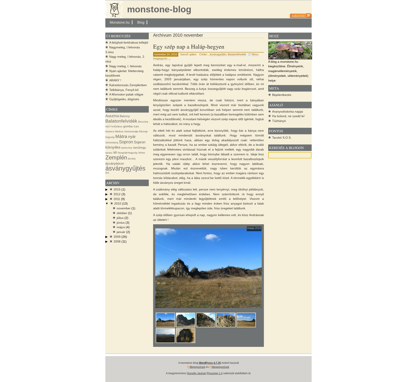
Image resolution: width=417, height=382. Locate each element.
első (107, 126)
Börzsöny (143, 121)
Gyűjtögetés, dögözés (124, 99)
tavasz (109, 152)
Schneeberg (111, 142)
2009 (117, 236)
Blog (140, 22)
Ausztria (112, 116)
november (124, 208)
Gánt (136, 126)
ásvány (132, 158)
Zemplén (116, 157)
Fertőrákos (116, 126)
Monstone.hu (120, 22)
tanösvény (126, 147)
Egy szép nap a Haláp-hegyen (188, 46)
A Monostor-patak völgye (126, 94)
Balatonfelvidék (237, 54)
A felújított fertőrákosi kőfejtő (128, 42)
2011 (117, 199)
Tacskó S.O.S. (281, 137)
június (121, 222)
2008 (117, 241)
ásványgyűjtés (218, 54)
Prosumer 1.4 (215, 373)
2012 (117, 194)
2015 (117, 189)
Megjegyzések (220, 367)
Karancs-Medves (114, 131)
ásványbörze (114, 163)
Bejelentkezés (281, 95)
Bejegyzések (197, 367)
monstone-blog (159, 9)
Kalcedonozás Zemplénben (128, 85)
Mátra (121, 136)
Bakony (125, 116)
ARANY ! (115, 80)
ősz (107, 172)
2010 (117, 203)
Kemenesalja (131, 131)
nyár (132, 136)
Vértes (141, 152)
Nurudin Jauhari (196, 373)
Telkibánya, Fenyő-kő (124, 90)
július (120, 218)
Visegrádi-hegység (127, 152)
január (121, 232)
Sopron (126, 141)
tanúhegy (139, 147)
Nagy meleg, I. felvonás (125, 66)
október (122, 213)
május (121, 227)
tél (115, 152)
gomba (128, 126)
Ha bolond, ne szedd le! (288, 116)
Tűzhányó (279, 121)
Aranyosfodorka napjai (287, 111)
